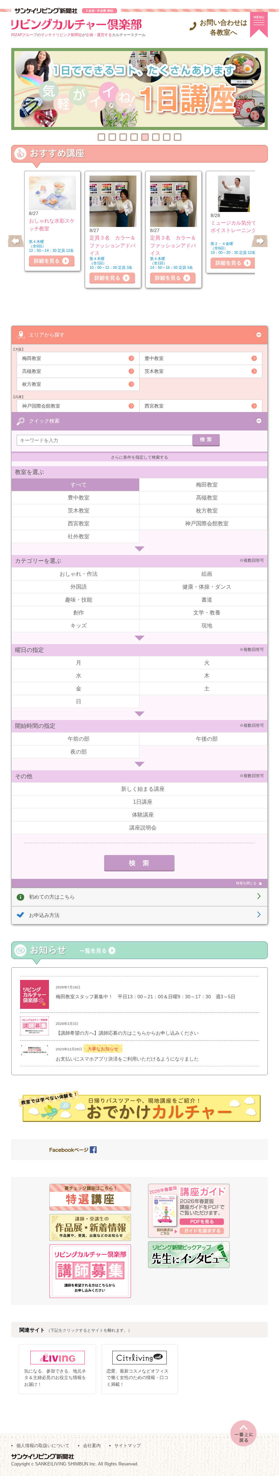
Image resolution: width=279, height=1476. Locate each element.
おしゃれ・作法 (79, 574)
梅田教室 (31, 358)
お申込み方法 (44, 915)
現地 (206, 625)
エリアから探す (47, 335)
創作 (78, 613)
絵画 (206, 574)
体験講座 (143, 815)
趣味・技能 (78, 600)
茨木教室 (154, 371)
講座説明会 (143, 828)
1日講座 (142, 802)
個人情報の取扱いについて (42, 1445)
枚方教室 (31, 384)
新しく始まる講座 (143, 789)
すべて (78, 485)
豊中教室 (154, 358)
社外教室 (78, 536)
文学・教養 (206, 613)
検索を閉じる (246, 883)
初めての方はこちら (52, 897)
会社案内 (92, 1445)
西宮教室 (154, 406)
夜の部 (78, 752)
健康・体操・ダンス (206, 587)
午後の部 (207, 739)
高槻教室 (31, 371)
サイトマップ (127, 1445)
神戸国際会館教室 (41, 406)
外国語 (78, 587)
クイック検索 (44, 421)
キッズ (78, 625)
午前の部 (78, 739)
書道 (206, 600)
